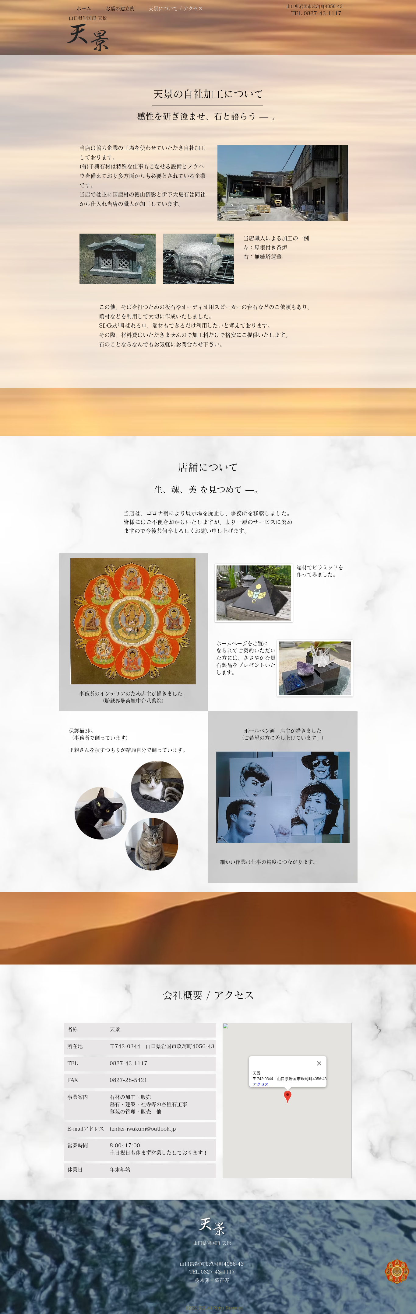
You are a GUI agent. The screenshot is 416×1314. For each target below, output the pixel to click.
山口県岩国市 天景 (88, 18)
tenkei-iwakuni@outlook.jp (143, 1128)
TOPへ (397, 1287)
